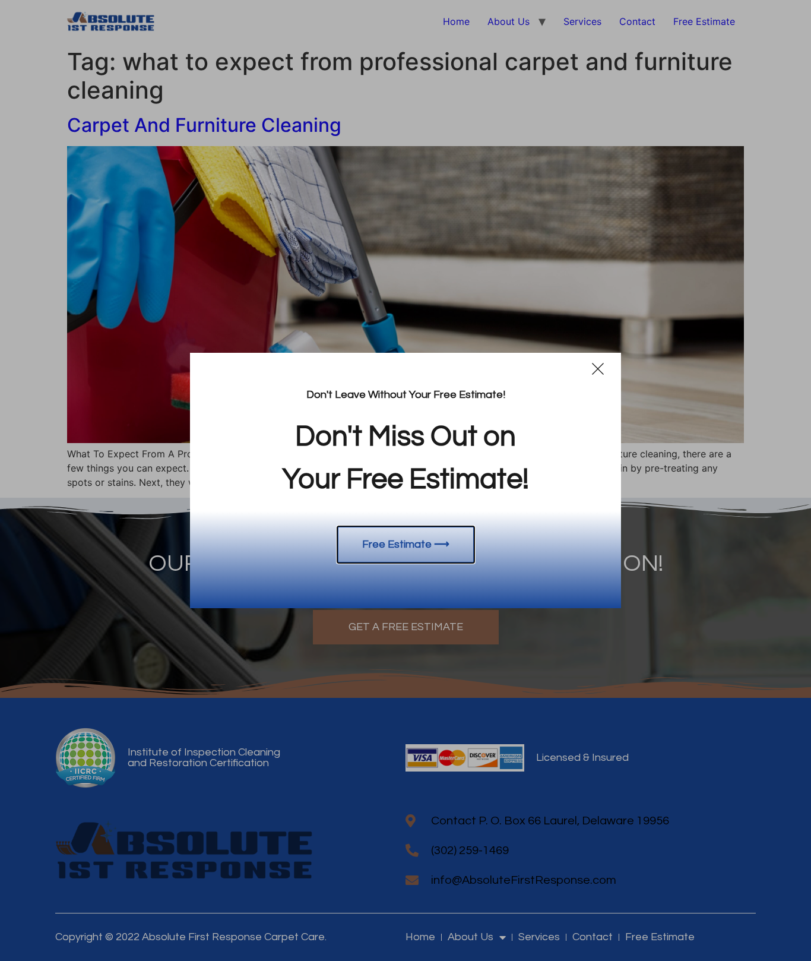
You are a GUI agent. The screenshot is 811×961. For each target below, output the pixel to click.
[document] (405, 480)
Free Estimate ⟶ (405, 544)
